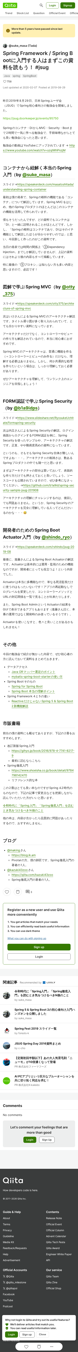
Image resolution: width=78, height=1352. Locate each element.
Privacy (7, 1230)
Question (39, 13)
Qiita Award (53, 1248)
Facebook (9, 1294)
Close (42, 1334)
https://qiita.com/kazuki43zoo (32, 875)
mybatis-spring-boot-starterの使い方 (37, 676)
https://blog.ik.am (24, 855)
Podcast (8, 1306)
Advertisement (11, 1260)
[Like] (7, 892)
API (48, 1260)
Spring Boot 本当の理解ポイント (33, 691)
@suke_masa (36, 174)
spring (16, 75)
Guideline (8, 1236)
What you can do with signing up (26, 938)
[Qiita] (10, 5)
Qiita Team (52, 1276)
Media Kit (8, 1242)
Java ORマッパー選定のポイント (33, 671)
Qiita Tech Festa (55, 1242)
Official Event (57, 13)
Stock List (23, 13)
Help (5, 1254)
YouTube (8, 1300)
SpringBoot (29, 75)
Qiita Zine (51, 1282)
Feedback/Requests (15, 1248)
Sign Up (47, 1139)
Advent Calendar (56, 1236)
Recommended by (31, 982)
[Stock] (18, 892)
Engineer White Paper (59, 1254)
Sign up (27, 1334)
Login (52, 5)
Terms (6, 1224)
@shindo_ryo (56, 537)
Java (7, 75)
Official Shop (53, 1288)
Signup (67, 5)
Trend (8, 13)
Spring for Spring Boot (27, 686)
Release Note (54, 1218)
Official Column (55, 1230)
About (6, 1218)
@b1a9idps (26, 408)
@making (13, 850)
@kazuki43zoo (17, 870)
